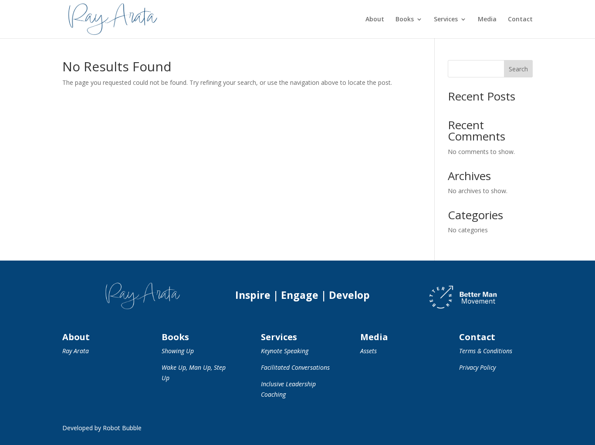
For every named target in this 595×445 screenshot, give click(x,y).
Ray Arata (75, 351)
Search (518, 69)
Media (487, 19)
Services (446, 19)
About (374, 19)
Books (405, 19)
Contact (520, 19)
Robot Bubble (122, 428)
